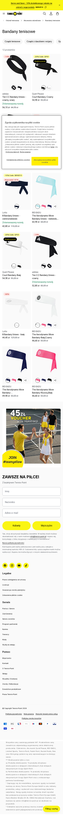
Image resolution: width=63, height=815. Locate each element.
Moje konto (6, 658)
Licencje (5, 585)
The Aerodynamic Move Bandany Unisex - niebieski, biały (44, 219)
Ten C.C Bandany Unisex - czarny (44, 276)
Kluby (4, 640)
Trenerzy (5, 634)
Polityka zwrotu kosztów (31, 718)
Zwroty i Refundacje (10, 684)
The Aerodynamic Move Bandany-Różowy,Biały (43, 391)
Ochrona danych (12, 152)
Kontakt (5, 663)
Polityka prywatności (14, 714)
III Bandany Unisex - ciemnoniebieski (11, 217)
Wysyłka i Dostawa (9, 679)
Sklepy (4, 674)
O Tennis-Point (8, 668)
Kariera (5, 629)
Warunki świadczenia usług (47, 714)
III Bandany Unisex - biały (13, 334)
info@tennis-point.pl (38, 536)
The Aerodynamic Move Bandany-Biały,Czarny (43, 336)
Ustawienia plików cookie (12, 595)
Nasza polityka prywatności (13, 543)
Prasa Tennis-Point (9, 694)
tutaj (52, 147)
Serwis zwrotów (8, 619)
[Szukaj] (44, 13)
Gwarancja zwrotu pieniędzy (13, 590)
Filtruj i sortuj (51, 808)
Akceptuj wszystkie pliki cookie (45, 161)
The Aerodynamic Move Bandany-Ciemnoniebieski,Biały (13, 392)
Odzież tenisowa (12, 20)
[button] (4, 13)
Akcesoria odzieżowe (32, 20)
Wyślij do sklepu (8, 645)
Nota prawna (29, 714)
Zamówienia (7, 614)
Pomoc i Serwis (8, 609)
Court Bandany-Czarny (42, 97)
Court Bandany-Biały (11, 275)
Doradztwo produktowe (11, 689)
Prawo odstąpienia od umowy (14, 580)
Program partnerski (9, 624)
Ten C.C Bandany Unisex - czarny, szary (14, 98)
